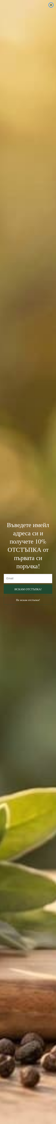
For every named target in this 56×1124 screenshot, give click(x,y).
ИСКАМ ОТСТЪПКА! (28, 589)
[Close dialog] (51, 4)
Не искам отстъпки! (28, 600)
